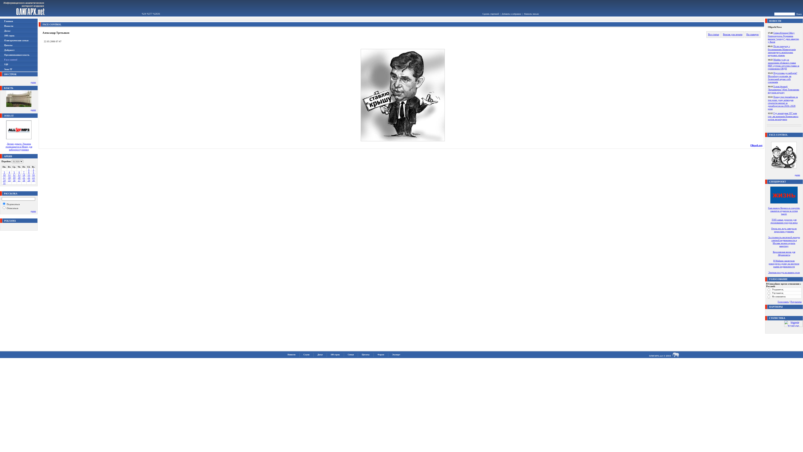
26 (14, 180)
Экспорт (396, 354)
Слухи (306, 354)
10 (4, 175)
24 (4, 180)
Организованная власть (16, 55)
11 (9, 175)
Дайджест (9, 50)
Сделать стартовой (490, 14)
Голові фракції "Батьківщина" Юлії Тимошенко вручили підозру (783, 89)
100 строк (9, 35)
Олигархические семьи (16, 40)
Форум (380, 354)
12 (14, 175)
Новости (8, 26)
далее (33, 82)
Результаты (796, 301)
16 (33, 175)
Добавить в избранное (511, 14)
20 (19, 177)
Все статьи (713, 34)
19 (14, 177)
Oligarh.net (756, 145)
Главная (8, 21)
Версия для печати (732, 34)
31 (4, 183)
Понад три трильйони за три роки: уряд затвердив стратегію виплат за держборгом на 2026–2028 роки (783, 103)
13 (19, 175)
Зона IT (8, 69)
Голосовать (783, 301)
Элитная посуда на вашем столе (784, 272)
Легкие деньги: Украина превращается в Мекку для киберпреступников (19, 147)
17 (4, 177)
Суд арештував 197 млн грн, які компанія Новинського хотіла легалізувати (783, 116)
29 (29, 180)
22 (29, 177)
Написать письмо (531, 14)
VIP (6, 64)
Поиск (799, 14)
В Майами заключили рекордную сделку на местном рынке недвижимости (784, 263)
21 (24, 177)
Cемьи (351, 354)
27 (19, 180)
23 (33, 177)
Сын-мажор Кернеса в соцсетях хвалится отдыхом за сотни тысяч (784, 211)
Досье (7, 31)
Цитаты (8, 45)
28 (24, 180)
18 (9, 177)
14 (24, 175)
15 (29, 175)
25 (9, 180)
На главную (752, 34)
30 (33, 180)
